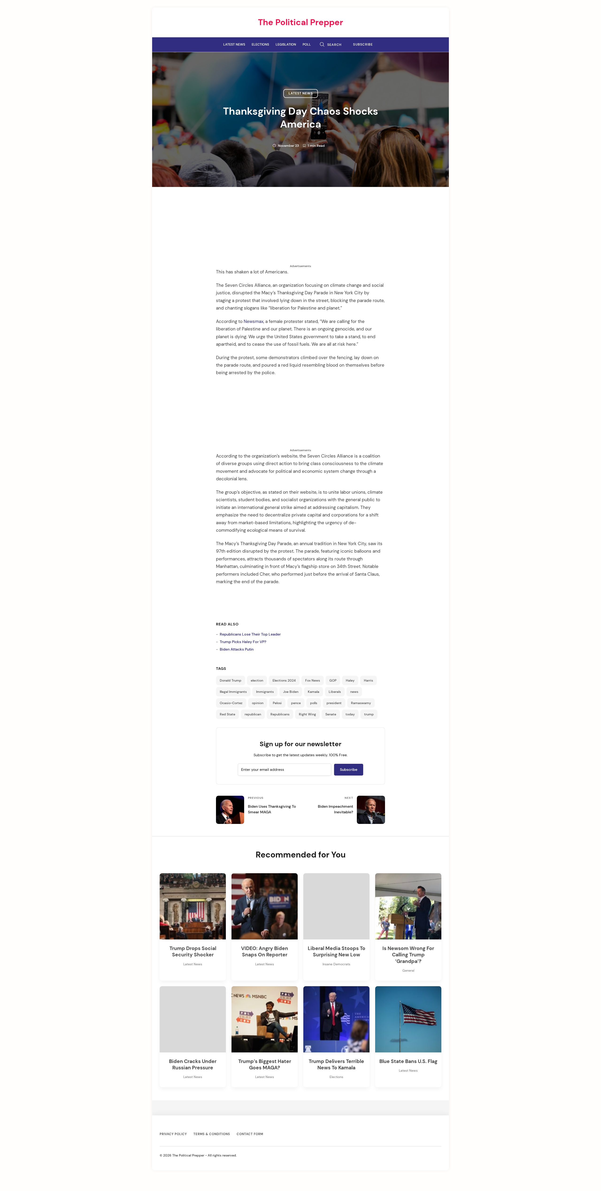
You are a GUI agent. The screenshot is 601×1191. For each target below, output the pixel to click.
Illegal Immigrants (233, 692)
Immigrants (265, 692)
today (350, 714)
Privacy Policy (173, 1134)
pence (296, 703)
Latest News (234, 44)
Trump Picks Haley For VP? (243, 641)
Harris (368, 680)
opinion (257, 703)
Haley (350, 680)
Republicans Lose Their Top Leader (250, 634)
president (334, 703)
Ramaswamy (361, 703)
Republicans (279, 714)
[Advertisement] (300, 231)
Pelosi (277, 703)
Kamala (313, 692)
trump (369, 714)
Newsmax (253, 321)
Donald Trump (230, 680)
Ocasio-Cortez (231, 703)
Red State (227, 714)
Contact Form (250, 1134)
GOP (332, 680)
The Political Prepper (300, 22)
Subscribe (363, 45)
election (257, 680)
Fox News (312, 680)
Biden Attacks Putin (237, 649)
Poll (307, 44)
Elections (260, 44)
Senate (330, 714)
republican (253, 714)
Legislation (286, 44)
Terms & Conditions (211, 1134)
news (354, 692)
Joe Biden (290, 692)
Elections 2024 (284, 680)
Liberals (335, 692)
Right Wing (307, 714)
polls (313, 703)
